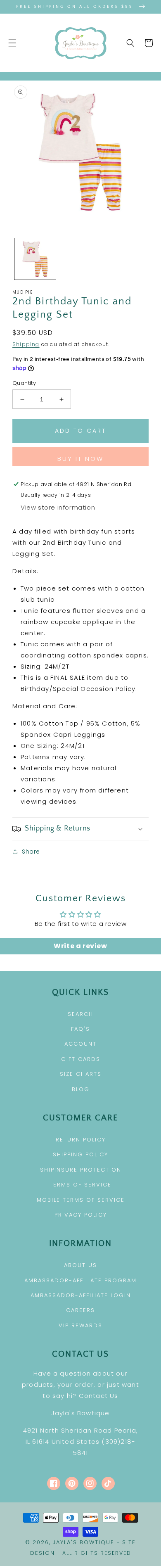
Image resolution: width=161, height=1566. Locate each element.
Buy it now (80, 458)
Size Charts (81, 1074)
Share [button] (31, 851)
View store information (58, 507)
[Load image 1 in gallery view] (35, 259)
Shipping (26, 344)
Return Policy (81, 1140)
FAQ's (80, 1029)
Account (80, 1044)
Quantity (24, 383)
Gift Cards (80, 1059)
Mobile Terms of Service (81, 1200)
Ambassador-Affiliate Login (81, 1295)
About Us (80, 1265)
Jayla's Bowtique (83, 1542)
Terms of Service (80, 1185)
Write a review (80, 946)
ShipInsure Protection (80, 1170)
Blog (81, 1089)
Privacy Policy (80, 1215)
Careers (80, 1310)
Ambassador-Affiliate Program (80, 1280)
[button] (12, 43)
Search (80, 1014)
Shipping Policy (80, 1154)
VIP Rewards (80, 1325)
